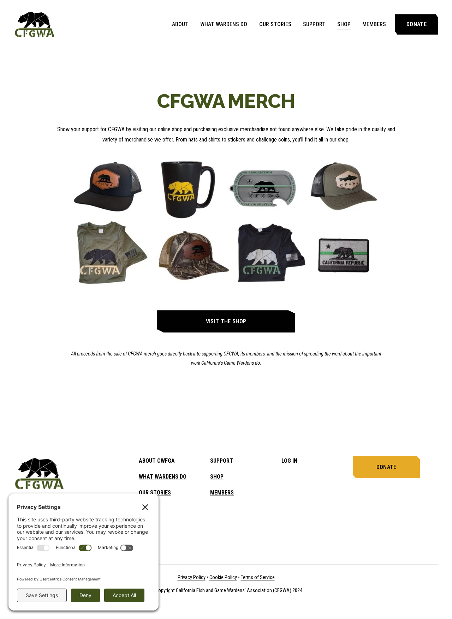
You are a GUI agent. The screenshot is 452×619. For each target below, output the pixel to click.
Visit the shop (226, 321)
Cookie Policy (223, 577)
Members (374, 24)
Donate (416, 24)
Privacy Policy (192, 577)
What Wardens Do (223, 24)
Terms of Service (258, 577)
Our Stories (275, 24)
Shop (344, 24)
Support (314, 24)
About (180, 24)
